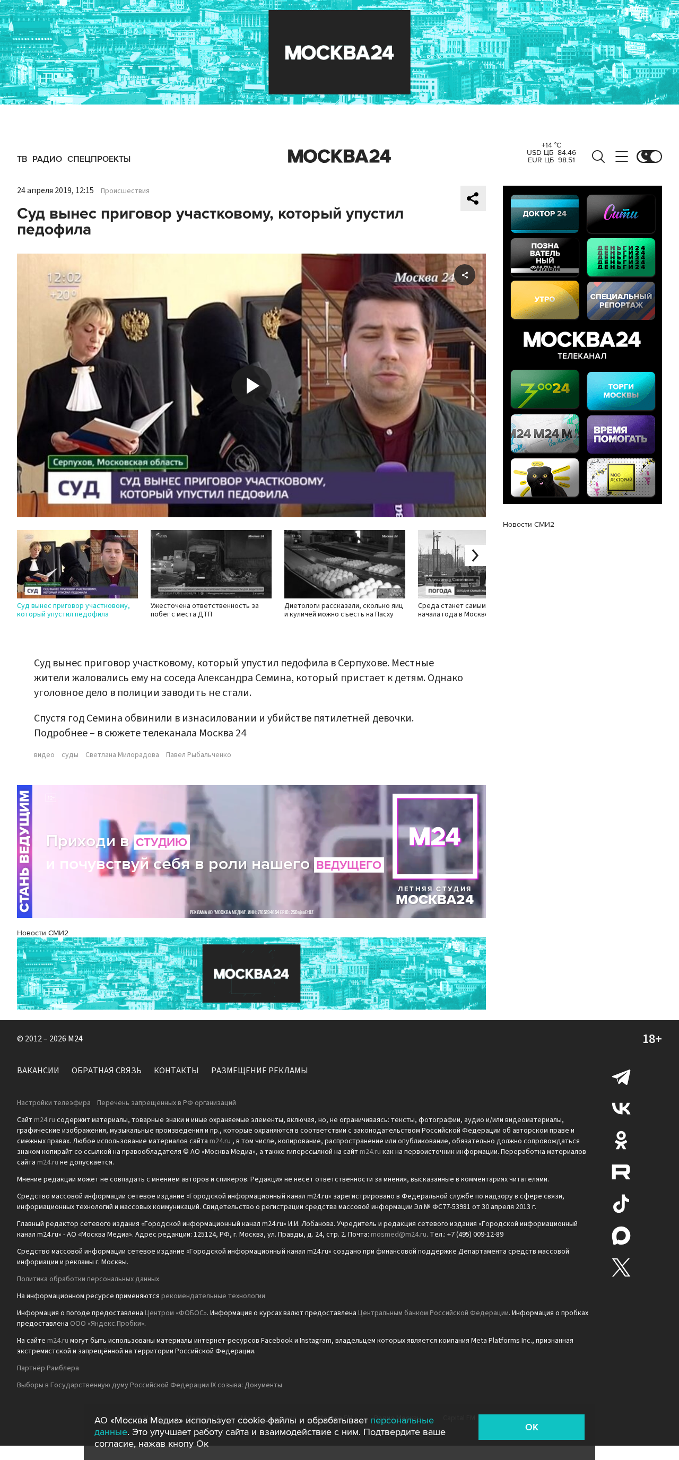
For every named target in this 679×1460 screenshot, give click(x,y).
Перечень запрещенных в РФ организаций (166, 1103)
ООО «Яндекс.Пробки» (107, 1323)
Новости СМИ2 (42, 932)
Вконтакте (621, 1108)
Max (621, 1235)
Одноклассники (621, 1140)
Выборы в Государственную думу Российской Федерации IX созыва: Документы (149, 1385)
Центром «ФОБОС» (176, 1313)
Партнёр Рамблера (48, 1368)
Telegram (621, 1076)
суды (70, 755)
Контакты (176, 1070)
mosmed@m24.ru (398, 1234)
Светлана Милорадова (122, 755)
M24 (75, 1039)
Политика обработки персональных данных (88, 1279)
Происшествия (125, 191)
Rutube (621, 1172)
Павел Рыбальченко (198, 755)
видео (44, 755)
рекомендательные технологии (213, 1296)
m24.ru (44, 1120)
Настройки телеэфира (54, 1103)
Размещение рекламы (259, 1070)
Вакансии (38, 1070)
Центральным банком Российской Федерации (433, 1313)
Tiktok (621, 1203)
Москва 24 (339, 156)
